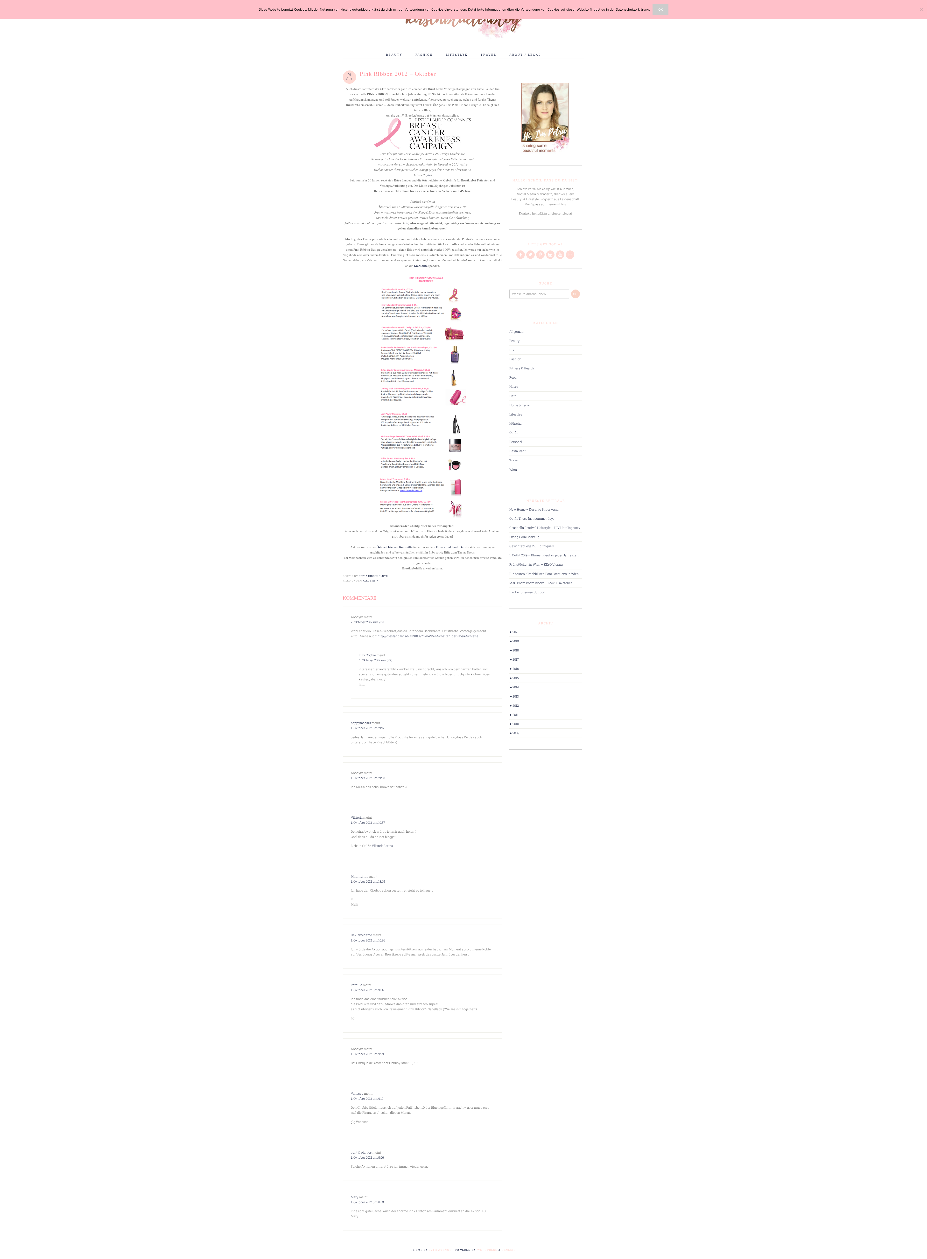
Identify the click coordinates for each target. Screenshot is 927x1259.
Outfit (513, 432)
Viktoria (357, 817)
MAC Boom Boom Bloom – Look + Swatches (540, 583)
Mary (354, 1197)
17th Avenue (440, 1250)
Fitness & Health (521, 368)
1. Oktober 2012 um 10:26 (368, 940)
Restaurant (517, 451)
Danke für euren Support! (527, 592)
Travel (514, 460)
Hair (512, 396)
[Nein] (921, 9)
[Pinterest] (540, 255)
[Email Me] (570, 255)
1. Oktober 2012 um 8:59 (367, 1202)
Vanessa (357, 1093)
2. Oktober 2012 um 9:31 (367, 622)
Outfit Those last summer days (532, 518)
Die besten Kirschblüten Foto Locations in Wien (544, 574)
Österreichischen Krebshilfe (395, 547)
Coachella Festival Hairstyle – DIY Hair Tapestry (544, 528)
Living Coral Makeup (524, 537)
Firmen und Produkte (450, 547)
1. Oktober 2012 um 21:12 (368, 728)
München (516, 423)
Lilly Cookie (367, 655)
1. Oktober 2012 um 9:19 (367, 1098)
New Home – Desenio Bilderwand (534, 509)
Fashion (515, 359)
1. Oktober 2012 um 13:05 (368, 881)
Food (513, 377)
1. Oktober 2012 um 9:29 (367, 1054)
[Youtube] (560, 255)
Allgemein (371, 580)
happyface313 (361, 723)
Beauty (514, 341)
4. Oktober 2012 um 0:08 (375, 660)
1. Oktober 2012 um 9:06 (367, 1157)
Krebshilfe (421, 265)
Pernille (356, 985)
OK (660, 9)
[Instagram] (550, 255)
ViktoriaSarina (382, 846)
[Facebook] (521, 255)
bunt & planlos (361, 1152)
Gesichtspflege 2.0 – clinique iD (532, 546)
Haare (513, 386)
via (429, 175)
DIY (512, 350)
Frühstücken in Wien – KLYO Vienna (536, 564)
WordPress (487, 1250)
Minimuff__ (359, 876)
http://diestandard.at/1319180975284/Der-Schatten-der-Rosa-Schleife (428, 636)
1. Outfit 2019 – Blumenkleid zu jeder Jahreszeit (544, 555)
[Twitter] (530, 255)
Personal (515, 442)
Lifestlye (515, 414)
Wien (513, 469)
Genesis (509, 1250)
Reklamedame (361, 935)
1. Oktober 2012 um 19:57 (368, 822)
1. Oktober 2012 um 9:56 (367, 990)
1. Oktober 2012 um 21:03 (368, 778)
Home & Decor (519, 405)
